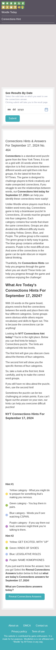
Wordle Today (9, 12)
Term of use (38, 631)
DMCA (27, 625)
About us (13, 625)
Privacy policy (19, 631)
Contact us (42, 625)
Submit (12, 118)
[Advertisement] (28, 53)
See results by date (19, 93)
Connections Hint (11, 19)
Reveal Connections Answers (25, 596)
